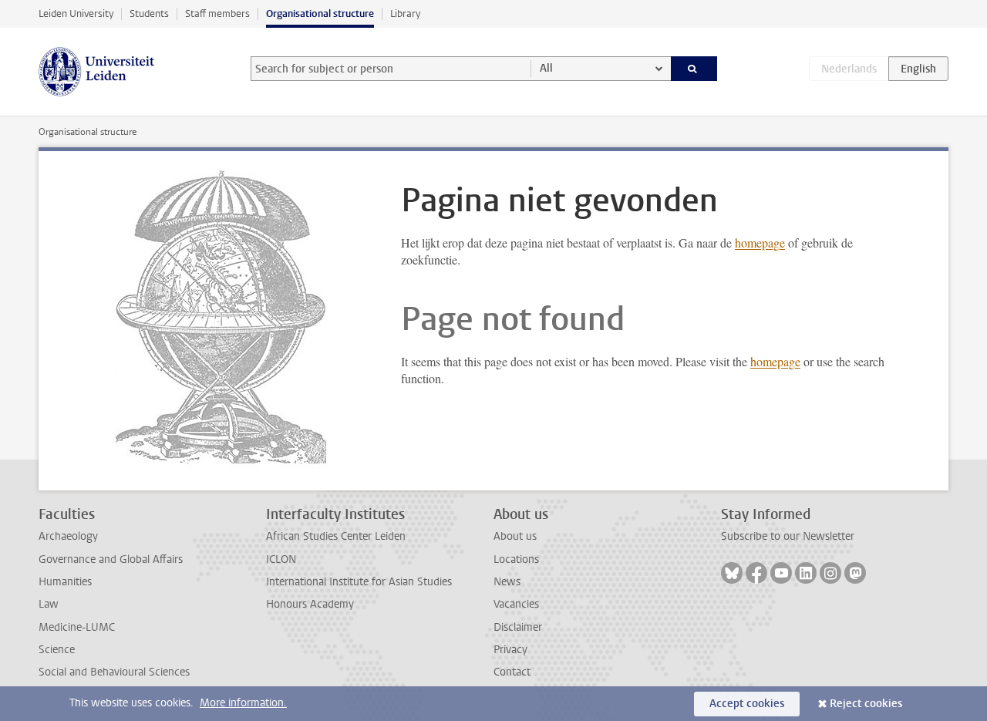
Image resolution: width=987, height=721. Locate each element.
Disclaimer (518, 627)
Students (149, 13)
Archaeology (68, 536)
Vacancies (516, 604)
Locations (516, 559)
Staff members (217, 13)
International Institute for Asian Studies (359, 581)
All (546, 68)
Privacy (510, 649)
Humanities (65, 581)
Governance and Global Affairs (111, 559)
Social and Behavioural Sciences (114, 672)
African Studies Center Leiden (336, 536)
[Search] (694, 68)
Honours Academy (310, 604)
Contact (512, 672)
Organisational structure (320, 13)
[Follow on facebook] (756, 573)
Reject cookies (866, 703)
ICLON (281, 559)
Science (57, 649)
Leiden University (76, 13)
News (507, 581)
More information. (243, 703)
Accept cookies (746, 703)
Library (405, 13)
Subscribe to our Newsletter (787, 536)
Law (49, 604)
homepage (760, 242)
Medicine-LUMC (77, 627)
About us (515, 536)
